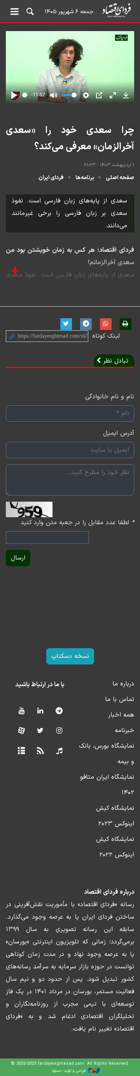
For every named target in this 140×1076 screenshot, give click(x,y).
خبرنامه (124, 730)
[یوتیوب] (21, 711)
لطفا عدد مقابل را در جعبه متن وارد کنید (77, 522)
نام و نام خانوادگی (109, 396)
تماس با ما (119, 699)
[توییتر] (40, 731)
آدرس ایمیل (118, 433)
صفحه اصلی (120, 178)
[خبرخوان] (40, 751)
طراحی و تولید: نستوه (69, 1071)
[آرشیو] (21, 751)
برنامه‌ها (84, 178)
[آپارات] (21, 731)
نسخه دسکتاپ (70, 656)
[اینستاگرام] (59, 731)
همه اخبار (121, 715)
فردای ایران (51, 178)
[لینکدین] (40, 711)
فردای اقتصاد (70, 10)
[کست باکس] (59, 751)
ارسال (18, 558)
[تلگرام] (59, 711)
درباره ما (123, 684)
